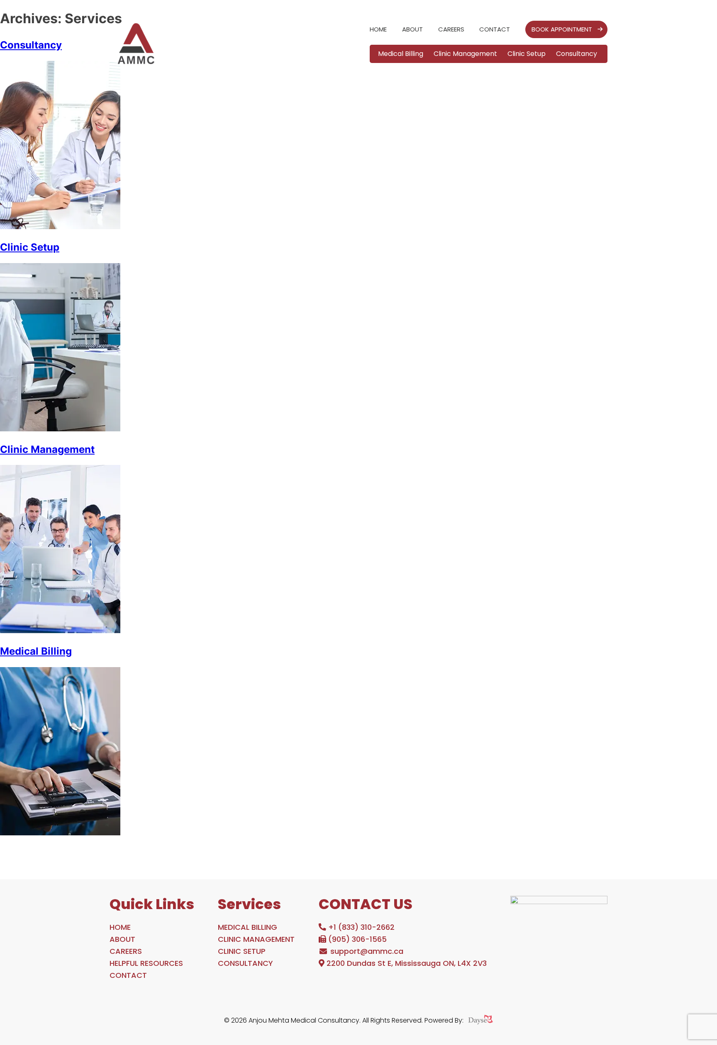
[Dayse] (480, 1020)
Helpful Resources (146, 963)
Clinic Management (465, 53)
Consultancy (576, 53)
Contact (494, 29)
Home (378, 29)
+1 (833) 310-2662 (360, 927)
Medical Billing (400, 53)
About (412, 29)
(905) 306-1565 (356, 939)
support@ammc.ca (365, 951)
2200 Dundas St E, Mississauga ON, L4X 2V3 (405, 963)
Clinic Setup (526, 53)
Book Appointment (562, 29)
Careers (451, 29)
